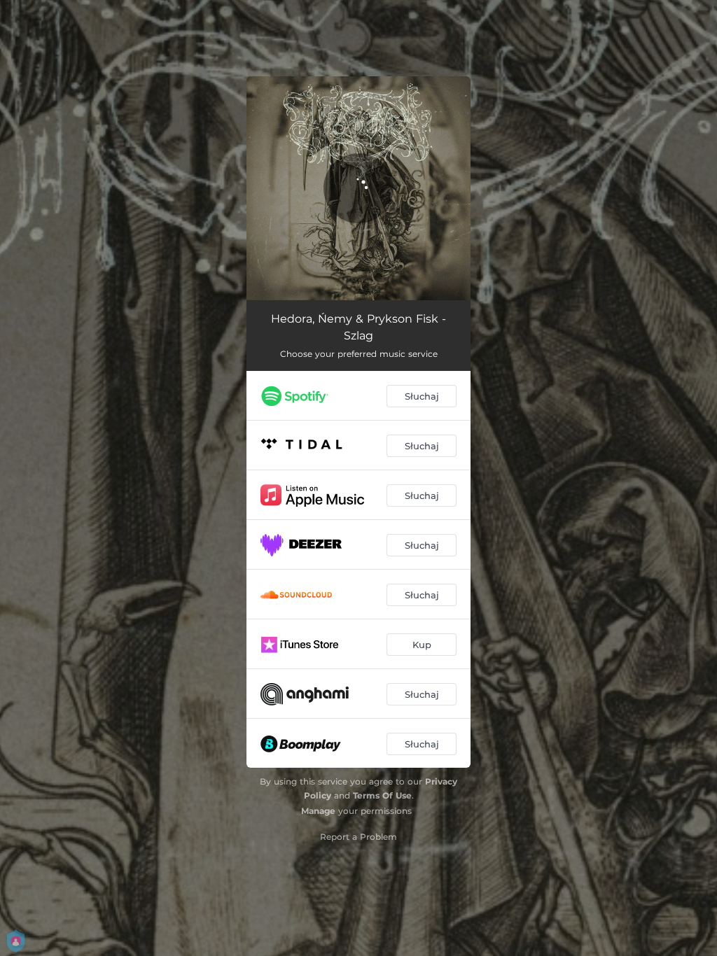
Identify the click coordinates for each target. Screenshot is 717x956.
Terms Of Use (382, 795)
